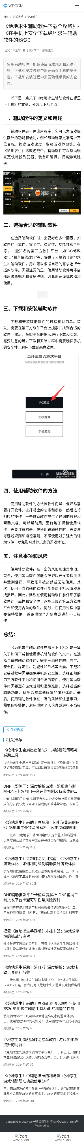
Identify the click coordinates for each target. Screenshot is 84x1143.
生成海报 (16, 730)
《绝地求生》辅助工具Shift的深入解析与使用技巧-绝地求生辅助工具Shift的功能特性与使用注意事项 (41, 1006)
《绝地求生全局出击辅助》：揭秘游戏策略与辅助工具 (40, 752)
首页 (6, 17)
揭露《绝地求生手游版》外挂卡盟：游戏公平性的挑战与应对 (41, 934)
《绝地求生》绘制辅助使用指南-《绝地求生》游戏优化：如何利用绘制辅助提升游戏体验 (41, 861)
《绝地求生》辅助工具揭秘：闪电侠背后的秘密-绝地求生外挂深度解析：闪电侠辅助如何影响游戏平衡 (41, 825)
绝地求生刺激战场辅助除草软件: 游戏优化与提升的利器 (40, 1042)
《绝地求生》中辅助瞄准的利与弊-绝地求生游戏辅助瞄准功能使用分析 (40, 1078)
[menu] (77, 6)
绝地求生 (48, 50)
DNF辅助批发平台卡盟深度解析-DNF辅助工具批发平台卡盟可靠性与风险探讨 (40, 897)
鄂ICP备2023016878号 (64, 1121)
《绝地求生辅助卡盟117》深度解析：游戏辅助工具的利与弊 (40, 970)
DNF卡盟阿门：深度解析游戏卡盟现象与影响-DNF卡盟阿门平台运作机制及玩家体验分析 (40, 789)
